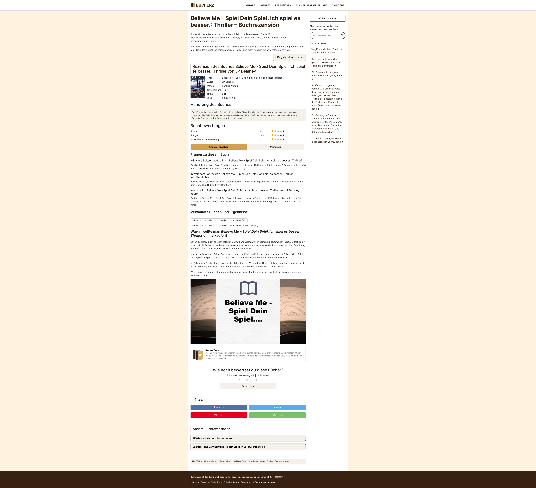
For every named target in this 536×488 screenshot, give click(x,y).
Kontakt (271, 482)
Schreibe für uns (231, 482)
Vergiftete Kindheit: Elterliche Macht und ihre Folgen (326, 51)
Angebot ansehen (218, 147)
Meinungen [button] (276, 147)
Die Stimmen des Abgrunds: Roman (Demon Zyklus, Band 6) (326, 75)
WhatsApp (278, 415)
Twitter (278, 407)
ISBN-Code (338, 5)
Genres (265, 5)
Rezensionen (283, 5)
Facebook (219, 407)
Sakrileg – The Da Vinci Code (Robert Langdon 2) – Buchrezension (229, 446)
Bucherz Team (212, 350)
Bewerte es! (248, 386)
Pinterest (220, 415)
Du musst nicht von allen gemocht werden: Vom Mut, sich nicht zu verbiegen (326, 62)
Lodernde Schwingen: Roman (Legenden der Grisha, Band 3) (327, 140)
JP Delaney (228, 81)
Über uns (195, 482)
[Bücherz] (202, 5)
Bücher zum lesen (327, 18)
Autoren (251, 5)
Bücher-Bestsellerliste (311, 5)
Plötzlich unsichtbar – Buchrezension (213, 438)
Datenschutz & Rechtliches (253, 482)
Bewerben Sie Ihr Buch (211, 482)
